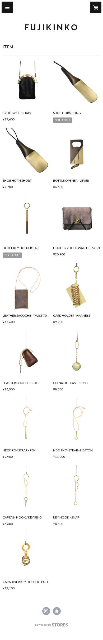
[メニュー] (7, 7)
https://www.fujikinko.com (57, 611)
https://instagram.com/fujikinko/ (46, 611)
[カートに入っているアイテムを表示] (95, 7)
